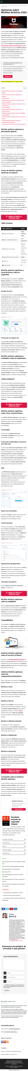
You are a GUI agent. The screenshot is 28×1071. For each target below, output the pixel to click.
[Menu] (1, 2)
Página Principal (4, 5)
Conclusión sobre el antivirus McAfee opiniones (14, 124)
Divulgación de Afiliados (11, 1061)
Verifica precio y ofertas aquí (15, 217)
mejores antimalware (12, 5)
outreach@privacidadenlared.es (10, 1031)
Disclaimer (19, 1061)
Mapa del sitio (19, 1060)
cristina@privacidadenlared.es (16, 940)
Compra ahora (19, 809)
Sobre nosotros (19, 1063)
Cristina (11, 914)
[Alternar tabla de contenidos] (24, 88)
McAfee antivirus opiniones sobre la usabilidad (13, 113)
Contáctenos (14, 1064)
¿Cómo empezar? (6, 107)
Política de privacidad (10, 1060)
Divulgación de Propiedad (10, 1063)
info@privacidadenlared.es (14, 1028)
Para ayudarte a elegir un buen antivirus (12, 45)
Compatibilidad (5, 115)
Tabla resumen (5, 98)
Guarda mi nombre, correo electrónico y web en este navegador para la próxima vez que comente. (14, 986)
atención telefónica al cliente (16, 659)
